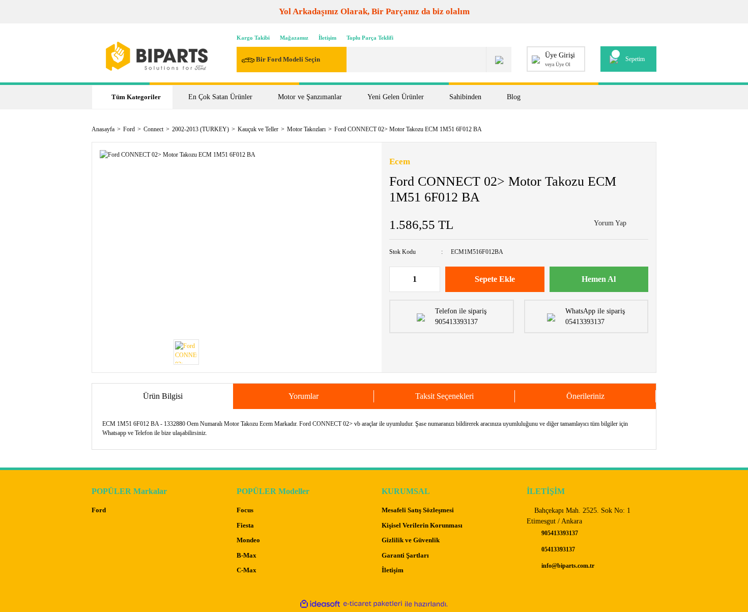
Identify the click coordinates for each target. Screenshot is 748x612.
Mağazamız (294, 38)
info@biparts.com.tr (567, 565)
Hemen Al (599, 279)
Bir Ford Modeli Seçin (288, 59)
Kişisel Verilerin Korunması (422, 525)
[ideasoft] (320, 604)
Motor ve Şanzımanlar (310, 97)
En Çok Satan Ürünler (220, 97)
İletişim (327, 38)
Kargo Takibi (253, 38)
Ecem (399, 161)
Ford (99, 510)
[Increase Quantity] (432, 279)
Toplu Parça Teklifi (370, 38)
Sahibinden (465, 97)
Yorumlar (304, 396)
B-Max (246, 555)
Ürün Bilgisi (163, 396)
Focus (245, 510)
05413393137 (557, 549)
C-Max (246, 570)
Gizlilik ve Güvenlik (411, 540)
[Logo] (157, 56)
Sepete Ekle (495, 279)
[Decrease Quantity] (397, 279)
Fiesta (245, 525)
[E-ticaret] (372, 604)
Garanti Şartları (405, 555)
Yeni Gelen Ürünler (395, 97)
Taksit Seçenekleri (444, 396)
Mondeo (248, 540)
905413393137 (559, 533)
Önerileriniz (585, 396)
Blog (514, 97)
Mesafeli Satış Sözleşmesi (418, 510)
